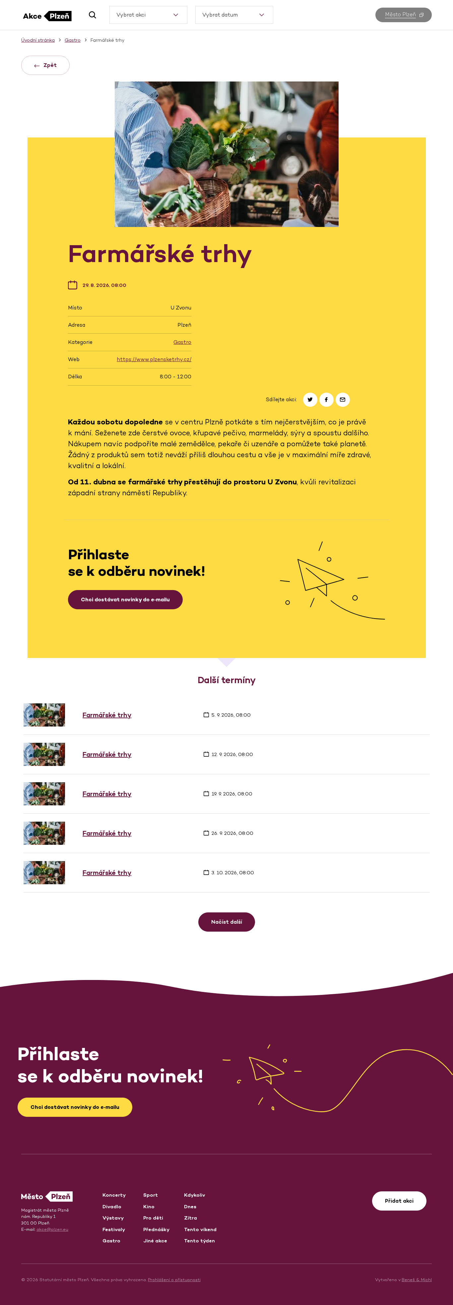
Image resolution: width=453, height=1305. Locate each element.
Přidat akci (399, 1200)
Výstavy (113, 1218)
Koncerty (114, 1195)
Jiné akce (155, 1240)
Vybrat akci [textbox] (131, 14)
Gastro (182, 342)
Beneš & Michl (417, 1279)
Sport (150, 1195)
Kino (149, 1206)
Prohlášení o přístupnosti (174, 1279)
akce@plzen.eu (52, 1229)
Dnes (190, 1206)
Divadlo (111, 1206)
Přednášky (156, 1229)
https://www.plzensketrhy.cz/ (154, 359)
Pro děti (153, 1218)
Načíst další (226, 921)
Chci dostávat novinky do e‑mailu (125, 599)
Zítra (190, 1218)
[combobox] (148, 15)
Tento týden (199, 1240)
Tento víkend (200, 1229)
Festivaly (113, 1229)
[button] (90, 15)
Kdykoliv (194, 1195)
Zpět (49, 65)
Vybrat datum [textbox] (220, 14)
